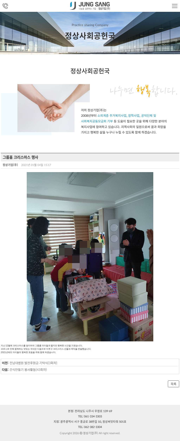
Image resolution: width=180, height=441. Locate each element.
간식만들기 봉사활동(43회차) (28, 369)
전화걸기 (5, 6)
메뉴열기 (174, 6)
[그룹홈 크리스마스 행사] (90, 256)
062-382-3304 (93, 427)
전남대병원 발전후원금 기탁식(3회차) (33, 363)
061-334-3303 (93, 416)
